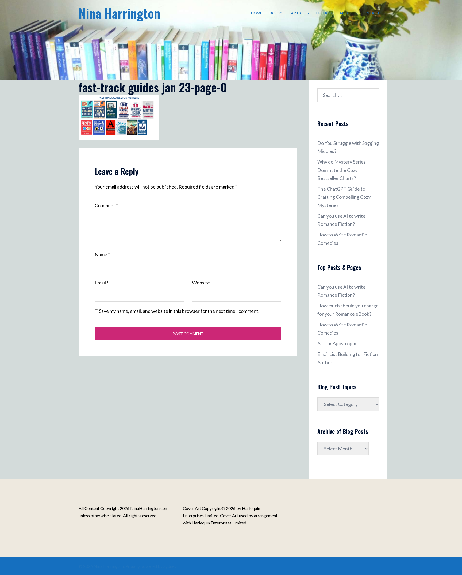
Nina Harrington (119, 12)
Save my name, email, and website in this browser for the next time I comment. (179, 311)
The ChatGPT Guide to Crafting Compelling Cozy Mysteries (344, 197)
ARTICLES (300, 13)
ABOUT (346, 13)
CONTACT (370, 13)
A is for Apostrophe (337, 343)
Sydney (169, 566)
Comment (106, 205)
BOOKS (276, 13)
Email (102, 282)
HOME (256, 13)
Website (201, 282)
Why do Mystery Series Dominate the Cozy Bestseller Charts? (341, 170)
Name (102, 254)
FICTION (324, 13)
